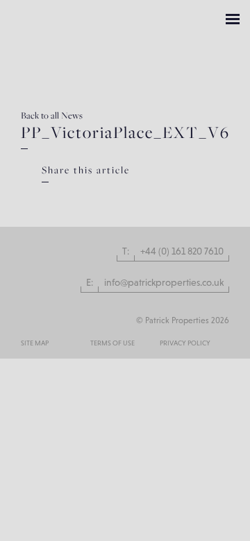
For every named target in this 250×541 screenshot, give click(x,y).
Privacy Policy (185, 343)
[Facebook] (151, 201)
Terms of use (112, 343)
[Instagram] (26, 312)
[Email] (162, 217)
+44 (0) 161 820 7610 (182, 251)
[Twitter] (175, 201)
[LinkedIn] (200, 201)
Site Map (35, 343)
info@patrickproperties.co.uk (164, 282)
